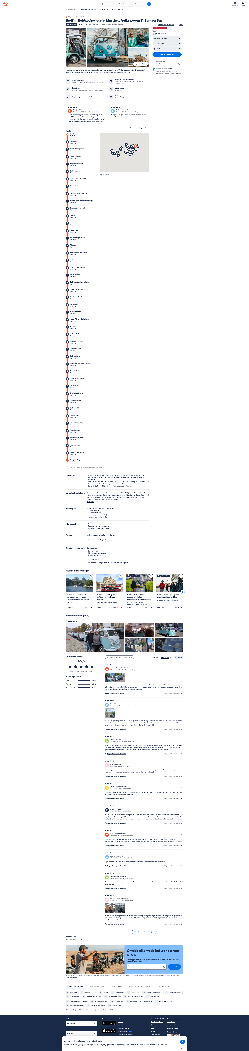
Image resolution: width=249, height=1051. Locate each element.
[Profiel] (242, 2)
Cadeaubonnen (155, 1034)
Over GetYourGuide (157, 1022)
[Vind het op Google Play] (109, 1023)
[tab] (76, 986)
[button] (88, 24)
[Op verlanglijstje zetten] (91, 576)
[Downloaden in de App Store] (109, 1031)
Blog (152, 1028)
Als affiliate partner (172, 1028)
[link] (79, 592)
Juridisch (120, 1025)
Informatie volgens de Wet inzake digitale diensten (133, 1037)
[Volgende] (183, 592)
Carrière (153, 1025)
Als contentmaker (172, 1025)
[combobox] (166, 657)
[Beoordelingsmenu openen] (181, 669)
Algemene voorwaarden (125, 1034)
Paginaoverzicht (123, 1040)
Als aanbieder (171, 1022)
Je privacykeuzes (123, 1031)
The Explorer (154, 1037)
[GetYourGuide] (6, 4)
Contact (120, 1022)
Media (153, 1031)
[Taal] (235, 2)
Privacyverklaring (71, 977)
